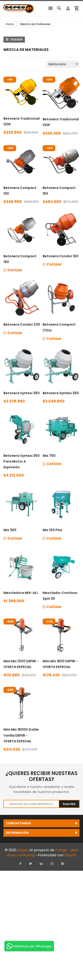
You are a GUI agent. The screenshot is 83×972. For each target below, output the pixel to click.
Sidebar (16, 39)
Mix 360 (9, 530)
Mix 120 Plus (52, 530)
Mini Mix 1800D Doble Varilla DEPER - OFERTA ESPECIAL (21, 735)
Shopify (71, 855)
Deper (23, 850)
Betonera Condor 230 (21, 324)
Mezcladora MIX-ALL (20, 592)
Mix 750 (49, 455)
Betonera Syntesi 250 (61, 393)
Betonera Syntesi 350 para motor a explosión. (21, 461)
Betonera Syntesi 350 (21, 393)
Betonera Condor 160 (60, 256)
